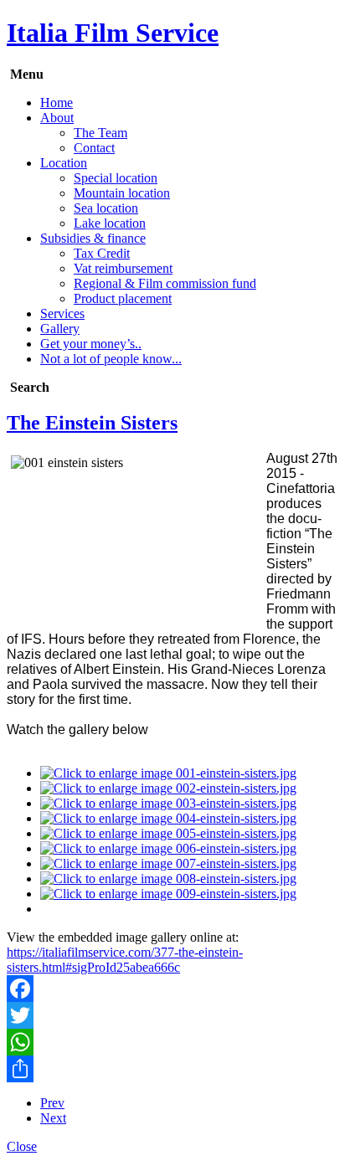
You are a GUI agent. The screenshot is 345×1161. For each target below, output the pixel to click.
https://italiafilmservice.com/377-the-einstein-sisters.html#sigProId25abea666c (125, 959)
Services (62, 313)
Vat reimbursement (123, 268)
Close (22, 1146)
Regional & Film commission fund (165, 283)
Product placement (123, 298)
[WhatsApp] (172, 1042)
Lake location (110, 223)
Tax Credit (102, 253)
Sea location (106, 208)
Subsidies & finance (93, 238)
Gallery (60, 328)
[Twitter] (172, 1015)
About (57, 117)
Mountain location (122, 193)
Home (56, 102)
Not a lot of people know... (111, 359)
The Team (100, 133)
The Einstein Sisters (92, 423)
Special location (115, 178)
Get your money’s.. (91, 343)
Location (63, 163)
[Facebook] (172, 988)
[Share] (172, 1069)
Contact (94, 148)
